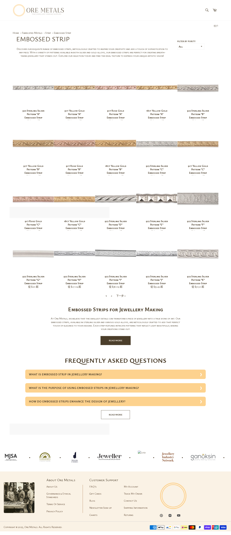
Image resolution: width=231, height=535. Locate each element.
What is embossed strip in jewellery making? (65, 374)
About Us (51, 486)
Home (16, 32)
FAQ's (93, 486)
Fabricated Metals (32, 32)
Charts (93, 515)
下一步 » (121, 295)
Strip (48, 32)
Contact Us (130, 500)
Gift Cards (95, 493)
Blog (92, 500)
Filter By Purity (186, 41)
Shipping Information (135, 507)
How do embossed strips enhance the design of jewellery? (77, 401)
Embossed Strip (62, 32)
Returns (128, 515)
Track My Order (133, 493)
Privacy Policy (54, 511)
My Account (131, 486)
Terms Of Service (55, 504)
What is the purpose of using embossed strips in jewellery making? (84, 388)
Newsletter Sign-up (100, 507)
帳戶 (216, 25)
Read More (115, 340)
